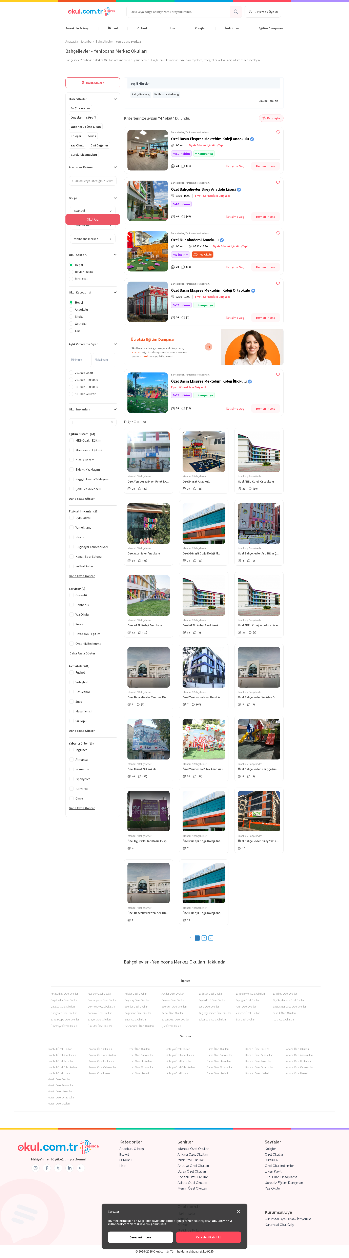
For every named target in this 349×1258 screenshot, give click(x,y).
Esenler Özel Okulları (136, 1006)
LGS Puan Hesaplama (281, 1177)
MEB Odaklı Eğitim (88, 440)
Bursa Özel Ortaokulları (220, 1067)
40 (177, 216)
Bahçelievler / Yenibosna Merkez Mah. (190, 132)
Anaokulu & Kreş (76, 28)
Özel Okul (81, 279)
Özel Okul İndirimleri (279, 1166)
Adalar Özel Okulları (136, 993)
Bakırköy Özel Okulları (284, 993)
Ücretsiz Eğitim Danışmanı (284, 1183)
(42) (188, 216)
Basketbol (83, 691)
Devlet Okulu (84, 271)
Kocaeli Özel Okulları (257, 1049)
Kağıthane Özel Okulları (138, 1013)
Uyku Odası (83, 517)
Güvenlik (81, 595)
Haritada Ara (94, 83)
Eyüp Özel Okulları (209, 1006)
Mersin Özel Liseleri (59, 1103)
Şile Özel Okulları (171, 1026)
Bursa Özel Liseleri (217, 1073)
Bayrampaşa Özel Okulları (102, 1000)
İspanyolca (83, 778)
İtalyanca (82, 788)
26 (177, 317)
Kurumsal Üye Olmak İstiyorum (288, 1219)
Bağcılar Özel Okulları (211, 993)
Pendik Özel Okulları (284, 1013)
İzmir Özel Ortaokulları (141, 1067)
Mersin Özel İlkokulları (60, 1091)
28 (177, 408)
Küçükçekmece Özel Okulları (215, 1013)
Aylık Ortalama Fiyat (83, 344)
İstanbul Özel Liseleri (59, 1073)
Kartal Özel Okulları (173, 1013)
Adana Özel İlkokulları (298, 1061)
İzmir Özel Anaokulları (141, 1055)
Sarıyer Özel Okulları (99, 1019)
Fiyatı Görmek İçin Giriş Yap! (206, 145)
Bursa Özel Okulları (218, 1049)
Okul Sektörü (78, 255)
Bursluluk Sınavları (84, 155)
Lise (172, 28)
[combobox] (93, 210)
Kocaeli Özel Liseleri (257, 1073)
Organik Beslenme (88, 643)
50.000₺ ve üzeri (85, 393)
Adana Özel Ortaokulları (299, 1067)
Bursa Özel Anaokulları (219, 1055)
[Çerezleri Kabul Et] (238, 1211)
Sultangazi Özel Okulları (212, 1019)
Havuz (80, 537)
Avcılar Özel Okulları (173, 993)
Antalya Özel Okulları (178, 1049)
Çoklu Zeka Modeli (88, 488)
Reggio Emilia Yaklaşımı (92, 479)
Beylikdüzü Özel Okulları (212, 1000)
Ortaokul (143, 28)
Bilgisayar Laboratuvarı (92, 546)
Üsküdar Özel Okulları (100, 1026)
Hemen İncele (265, 166)
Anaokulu (81, 309)
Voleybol (82, 682)
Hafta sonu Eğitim (88, 633)
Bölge (73, 198)
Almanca (82, 759)
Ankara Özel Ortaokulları (103, 1067)
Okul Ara (93, 219)
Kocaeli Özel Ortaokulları (259, 1067)
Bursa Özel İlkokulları (219, 1061)
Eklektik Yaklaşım (88, 469)
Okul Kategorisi (80, 292)
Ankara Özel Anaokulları (102, 1055)
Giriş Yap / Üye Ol (266, 12)
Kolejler (200, 28)
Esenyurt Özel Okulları (174, 1006)
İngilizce (81, 749)
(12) (188, 408)
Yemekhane (83, 527)
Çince (79, 798)
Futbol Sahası (85, 566)
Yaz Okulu (77, 145)
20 (177, 267)
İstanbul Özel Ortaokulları (62, 1067)
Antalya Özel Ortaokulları (180, 1067)
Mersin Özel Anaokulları (61, 1085)
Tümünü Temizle (267, 101)
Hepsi (79, 264)
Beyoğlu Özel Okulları (247, 1000)
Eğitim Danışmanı (271, 28)
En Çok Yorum (80, 108)
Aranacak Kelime (81, 167)
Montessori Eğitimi (89, 450)
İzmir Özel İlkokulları (140, 1061)
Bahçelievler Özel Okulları (250, 993)
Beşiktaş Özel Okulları (137, 1000)
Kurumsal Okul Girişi (279, 1225)
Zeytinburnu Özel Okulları (139, 1026)
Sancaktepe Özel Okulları (65, 1019)
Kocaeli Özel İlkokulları (258, 1061)
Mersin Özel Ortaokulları (61, 1097)
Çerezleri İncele (140, 1237)
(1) (187, 317)
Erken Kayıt (273, 1171)
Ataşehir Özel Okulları (100, 993)
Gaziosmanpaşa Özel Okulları (289, 1006)
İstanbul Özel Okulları (60, 1049)
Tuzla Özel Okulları (283, 1019)
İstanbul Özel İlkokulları (61, 1061)
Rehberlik (82, 604)
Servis (91, 136)
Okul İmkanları (79, 409)
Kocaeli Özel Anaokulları (259, 1055)
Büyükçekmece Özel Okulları (288, 1000)
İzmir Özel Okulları (139, 1049)
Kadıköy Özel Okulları (100, 1013)
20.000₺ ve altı (84, 372)
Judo (79, 701)
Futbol (80, 672)
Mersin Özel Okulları (59, 1079)
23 (177, 166)
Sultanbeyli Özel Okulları (175, 1019)
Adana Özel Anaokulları (299, 1055)
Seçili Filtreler (140, 83)
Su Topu (81, 721)
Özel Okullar (274, 1154)
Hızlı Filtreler (78, 99)
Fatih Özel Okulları (245, 1006)
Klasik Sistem (85, 459)
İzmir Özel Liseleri (139, 1073)
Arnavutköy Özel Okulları (65, 993)
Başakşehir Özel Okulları (64, 1000)
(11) (188, 166)
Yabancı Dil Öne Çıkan (86, 127)
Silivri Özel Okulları (135, 1019)
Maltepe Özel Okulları (247, 1013)
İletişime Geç (235, 166)
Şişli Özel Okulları (245, 1019)
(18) (188, 267)
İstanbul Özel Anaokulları (62, 1055)
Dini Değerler (99, 145)
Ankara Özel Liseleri (100, 1073)
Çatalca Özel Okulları (63, 1006)
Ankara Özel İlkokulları (101, 1061)
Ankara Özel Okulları (100, 1049)
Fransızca (82, 769)
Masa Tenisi (83, 711)
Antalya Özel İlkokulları (179, 1061)
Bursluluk (271, 1160)
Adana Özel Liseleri (297, 1073)
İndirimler (232, 28)
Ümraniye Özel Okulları (64, 1026)
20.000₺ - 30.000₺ (86, 379)
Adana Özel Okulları (297, 1049)
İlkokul (113, 28)
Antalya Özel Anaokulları (180, 1055)
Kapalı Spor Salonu (89, 556)
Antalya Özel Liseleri (177, 1073)
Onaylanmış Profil (83, 117)
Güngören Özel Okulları (64, 1013)
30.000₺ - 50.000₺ (86, 386)
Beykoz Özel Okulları (173, 1000)
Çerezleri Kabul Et (208, 1237)
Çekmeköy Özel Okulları (101, 1006)
